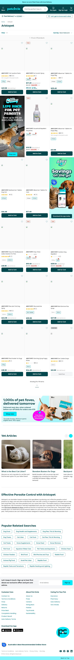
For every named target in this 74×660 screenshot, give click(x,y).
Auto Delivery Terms (8, 619)
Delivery (4, 605)
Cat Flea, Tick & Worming (51, 537)
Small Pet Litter (26, 560)
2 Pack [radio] (28, 198)
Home (3, 22)
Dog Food (6, 531)
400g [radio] (53, 260)
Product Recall (6, 616)
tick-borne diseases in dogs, (13, 507)
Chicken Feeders (9, 555)
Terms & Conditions (8, 599)
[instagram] (68, 652)
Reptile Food (42, 560)
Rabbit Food (59, 555)
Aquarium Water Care (23, 549)
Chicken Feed (66, 549)
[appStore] (6, 631)
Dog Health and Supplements (26, 531)
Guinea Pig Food (9, 560)
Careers (29, 602)
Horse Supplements (23, 543)
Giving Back (30, 605)
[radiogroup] (12, 81)
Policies (28, 608)
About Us (29, 596)
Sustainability (30, 613)
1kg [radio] (58, 260)
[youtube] (61, 652)
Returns (4, 608)
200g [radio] (8, 81)
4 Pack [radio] (53, 81)
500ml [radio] (34, 134)
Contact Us (5, 596)
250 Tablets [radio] (30, 312)
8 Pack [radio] (4, 198)
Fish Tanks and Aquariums (46, 549)
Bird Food (24, 555)
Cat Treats (7, 543)
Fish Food (6, 549)
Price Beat (5, 610)
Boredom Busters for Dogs (43, 471)
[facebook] (64, 652)
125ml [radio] (28, 79)
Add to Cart (12, 92)
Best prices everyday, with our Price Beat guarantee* (37, 2)
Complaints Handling (8, 613)
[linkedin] (71, 652)
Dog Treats (7, 537)
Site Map (42, 651)
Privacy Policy (34, 651)
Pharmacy (54, 599)
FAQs (3, 602)
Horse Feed (40, 543)
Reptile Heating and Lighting (40, 566)
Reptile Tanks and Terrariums (13, 566)
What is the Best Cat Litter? (13, 471)
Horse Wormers (55, 543)
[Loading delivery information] (9, 16)
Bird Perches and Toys (41, 555)
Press (28, 599)
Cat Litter (20, 537)
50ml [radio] (53, 312)
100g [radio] (3, 81)
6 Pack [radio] (59, 81)
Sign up (67, 583)
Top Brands (30, 610)
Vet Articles (55, 605)
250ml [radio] (34, 79)
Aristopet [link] (10, 22)
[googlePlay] (18, 631)
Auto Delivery (55, 602)
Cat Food (33, 537)
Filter (3, 33)
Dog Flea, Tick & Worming (52, 531)
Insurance (54, 596)
